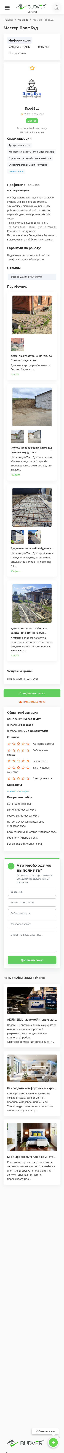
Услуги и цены (19, 47)
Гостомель (13, 815)
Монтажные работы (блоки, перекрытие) (32, 151)
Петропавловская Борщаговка (25, 821)
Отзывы (42, 47)
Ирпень (12, 809)
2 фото (15, 374)
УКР (30, 12)
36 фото (15, 475)
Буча (10, 803)
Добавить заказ (32, 960)
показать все (16, 171)
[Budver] (32, 6)
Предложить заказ (32, 693)
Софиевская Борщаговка (22, 831)
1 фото (15, 655)
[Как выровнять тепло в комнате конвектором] (32, 1137)
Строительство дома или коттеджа (28, 164)
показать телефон (18, 791)
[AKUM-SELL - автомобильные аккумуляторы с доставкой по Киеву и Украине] (32, 1000)
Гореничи (13, 837)
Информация (19, 40)
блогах (40, 978)
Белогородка (15, 843)
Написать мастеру (33, 702)
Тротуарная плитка (19, 145)
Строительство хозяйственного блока (30, 158)
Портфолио (17, 53)
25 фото (15, 571)
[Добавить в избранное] (31, 69)
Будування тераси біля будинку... (32, 548)
